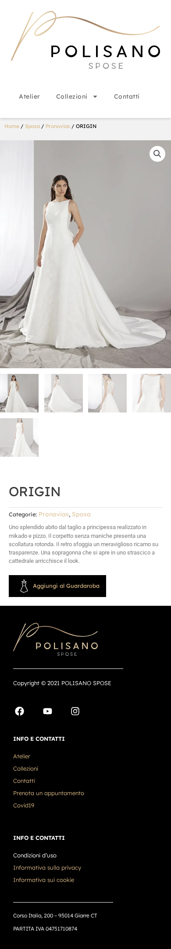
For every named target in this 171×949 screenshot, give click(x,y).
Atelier (29, 96)
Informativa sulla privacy (47, 867)
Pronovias (58, 126)
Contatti (127, 96)
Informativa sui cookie (43, 879)
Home (11, 126)
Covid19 (23, 805)
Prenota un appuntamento (48, 792)
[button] (157, 154)
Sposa (32, 126)
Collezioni (72, 96)
